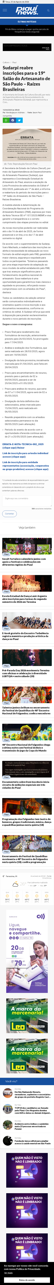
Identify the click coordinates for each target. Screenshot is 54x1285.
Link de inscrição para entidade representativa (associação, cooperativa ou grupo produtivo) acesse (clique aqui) (25, 466)
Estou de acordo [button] (27, 1280)
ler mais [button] (8, 1273)
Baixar (21, 447)
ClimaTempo (47, 878)
